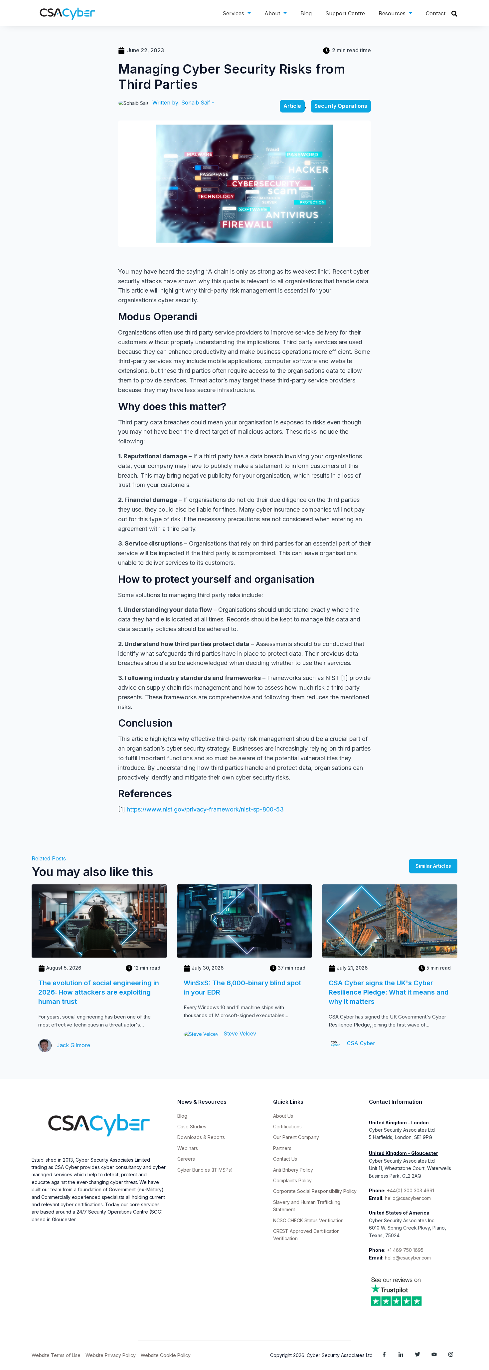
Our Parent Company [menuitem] (296, 1137)
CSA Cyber (360, 1043)
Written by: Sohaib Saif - (183, 102)
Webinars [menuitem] (187, 1148)
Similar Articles (433, 866)
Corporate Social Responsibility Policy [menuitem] (315, 1191)
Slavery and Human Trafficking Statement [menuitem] (306, 1205)
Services (233, 13)
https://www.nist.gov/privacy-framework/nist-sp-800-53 (205, 809)
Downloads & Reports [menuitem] (201, 1137)
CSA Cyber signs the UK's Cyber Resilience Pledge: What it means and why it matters (388, 992)
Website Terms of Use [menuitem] (56, 1355)
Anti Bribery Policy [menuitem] (293, 1170)
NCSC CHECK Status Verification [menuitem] (308, 1220)
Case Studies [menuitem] (191, 1126)
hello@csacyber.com (408, 1198)
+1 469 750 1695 (406, 1250)
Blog (306, 13)
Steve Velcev (239, 1033)
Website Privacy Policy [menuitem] (110, 1355)
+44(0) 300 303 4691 (410, 1190)
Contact (435, 13)
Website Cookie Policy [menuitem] (166, 1355)
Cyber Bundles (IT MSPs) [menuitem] (205, 1170)
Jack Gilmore (72, 1045)
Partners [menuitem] (282, 1148)
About (272, 13)
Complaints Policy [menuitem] (292, 1180)
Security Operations (340, 106)
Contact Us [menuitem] (285, 1159)
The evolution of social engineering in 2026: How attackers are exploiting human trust (98, 992)
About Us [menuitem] (283, 1116)
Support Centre (345, 13)
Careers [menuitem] (186, 1159)
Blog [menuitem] (182, 1116)
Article (292, 106)
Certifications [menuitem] (287, 1126)
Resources (392, 13)
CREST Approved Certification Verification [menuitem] (306, 1234)
